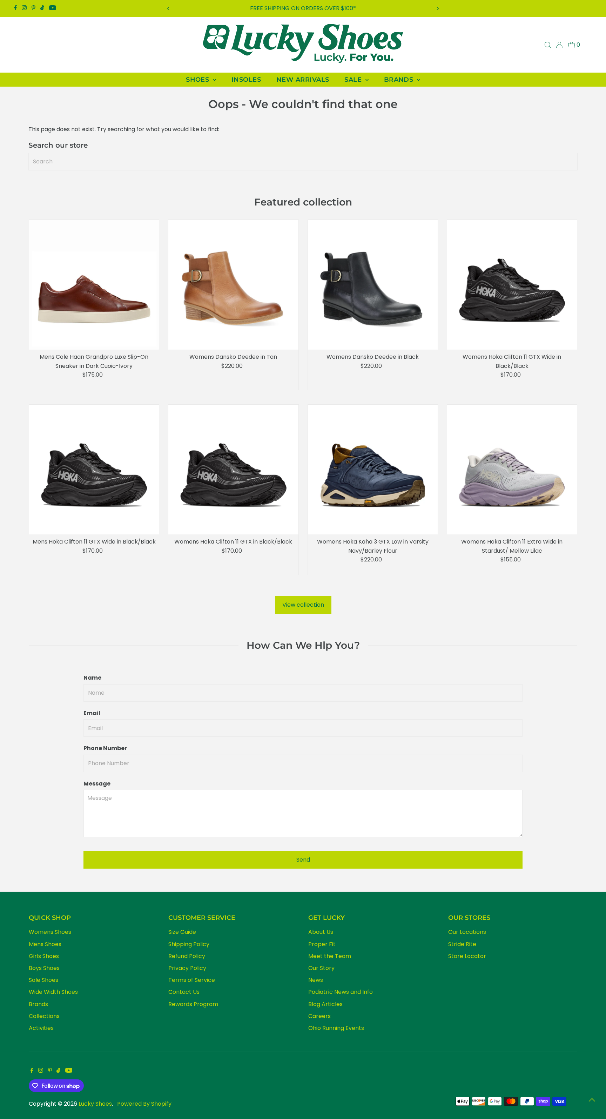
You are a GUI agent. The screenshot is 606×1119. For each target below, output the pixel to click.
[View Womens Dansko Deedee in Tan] (233, 285)
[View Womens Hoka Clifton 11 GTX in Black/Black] (233, 469)
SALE (353, 79)
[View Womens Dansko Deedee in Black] (373, 285)
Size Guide (182, 932)
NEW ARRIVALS (302, 79)
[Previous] (168, 8)
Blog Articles (325, 1004)
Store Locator (467, 956)
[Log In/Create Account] (559, 45)
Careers (319, 1016)
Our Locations (467, 932)
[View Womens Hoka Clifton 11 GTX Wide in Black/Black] (512, 285)
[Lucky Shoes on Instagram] (24, 8)
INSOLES (246, 79)
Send (303, 860)
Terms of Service (191, 980)
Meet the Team (329, 956)
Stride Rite (462, 944)
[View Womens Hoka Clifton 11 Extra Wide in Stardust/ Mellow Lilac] (512, 469)
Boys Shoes (44, 968)
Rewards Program (193, 1004)
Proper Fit (322, 944)
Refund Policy (186, 956)
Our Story (321, 968)
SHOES (198, 79)
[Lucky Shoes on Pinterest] (33, 8)
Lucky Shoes (95, 1104)
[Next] (438, 8)
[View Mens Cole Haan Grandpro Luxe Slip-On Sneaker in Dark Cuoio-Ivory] (94, 285)
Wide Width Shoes (53, 992)
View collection (303, 605)
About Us (320, 932)
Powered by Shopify (144, 1104)
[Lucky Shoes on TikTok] (42, 8)
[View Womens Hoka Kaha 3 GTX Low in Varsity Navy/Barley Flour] (373, 469)
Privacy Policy (187, 968)
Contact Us (184, 992)
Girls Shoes (44, 956)
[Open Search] (548, 45)
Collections (44, 1016)
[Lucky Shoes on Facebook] (15, 8)
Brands (38, 1004)
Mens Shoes (45, 944)
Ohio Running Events (336, 1028)
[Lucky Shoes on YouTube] (52, 8)
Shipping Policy (188, 944)
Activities (41, 1028)
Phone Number (105, 748)
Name (92, 678)
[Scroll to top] (592, 1100)
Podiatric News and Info (340, 992)
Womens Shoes (50, 932)
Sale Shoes (43, 980)
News (315, 980)
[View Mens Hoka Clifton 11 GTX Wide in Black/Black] (94, 469)
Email (91, 713)
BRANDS (399, 79)
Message (96, 784)
